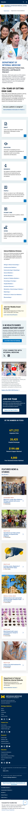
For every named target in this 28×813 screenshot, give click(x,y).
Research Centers (4, 741)
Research (3, 735)
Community (3, 712)
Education (4, 749)
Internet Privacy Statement (8, 810)
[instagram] (4, 719)
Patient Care (4, 722)
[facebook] (2, 719)
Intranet (2, 759)
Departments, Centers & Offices (7, 755)
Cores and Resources (5, 743)
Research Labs (4, 739)
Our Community (4, 754)
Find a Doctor (4, 725)
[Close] (25, 802)
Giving (2, 714)
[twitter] (7, 719)
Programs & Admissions (6, 752)
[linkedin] (9, 356)
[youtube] (9, 719)
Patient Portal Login (5, 728)
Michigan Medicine (6, 706)
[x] (4, 356)
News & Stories (4, 716)
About (2, 708)
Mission (2, 710)
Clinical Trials (4, 737)
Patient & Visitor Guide (6, 726)
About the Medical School (6, 757)
